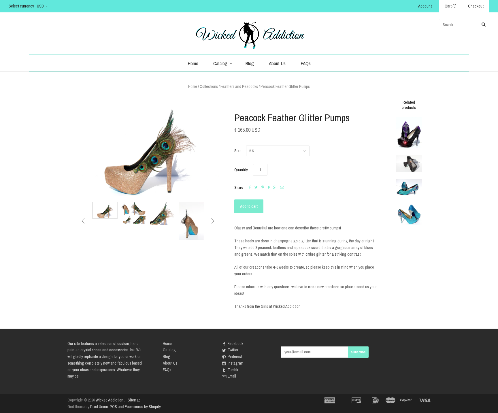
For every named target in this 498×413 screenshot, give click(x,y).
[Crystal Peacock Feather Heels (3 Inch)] (409, 188)
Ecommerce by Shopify (143, 406)
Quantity (241, 169)
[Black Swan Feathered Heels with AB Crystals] (409, 163)
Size (238, 150)
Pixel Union (99, 406)
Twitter (233, 349)
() (450, 6)
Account (425, 6)
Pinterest (235, 356)
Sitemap (134, 400)
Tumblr (233, 369)
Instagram (236, 363)
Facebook (235, 343)
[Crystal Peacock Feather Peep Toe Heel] (409, 214)
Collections (209, 86)
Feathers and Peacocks (239, 86)
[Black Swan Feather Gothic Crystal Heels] (409, 132)
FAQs (306, 63)
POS (113, 406)
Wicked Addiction (109, 400)
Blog (250, 63)
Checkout (476, 6)
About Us (277, 63)
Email (232, 376)
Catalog (220, 63)
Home (193, 63)
